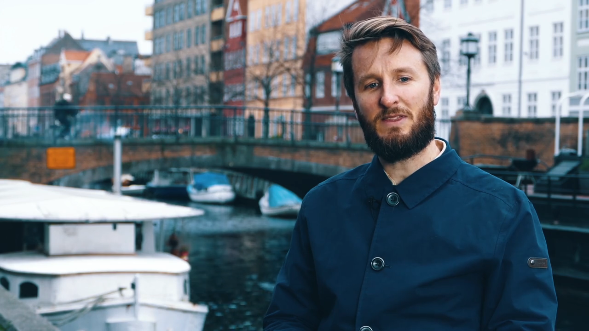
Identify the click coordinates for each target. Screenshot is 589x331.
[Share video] (585, 3)
